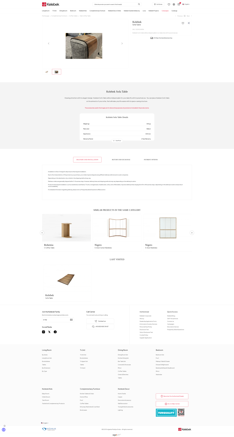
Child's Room (46, 397)
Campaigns (170, 324)
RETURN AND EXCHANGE (121, 159)
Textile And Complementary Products (53, 403)
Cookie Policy (144, 335)
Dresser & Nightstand (162, 364)
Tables (44, 364)
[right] (192, 233)
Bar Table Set (122, 361)
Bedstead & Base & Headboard (165, 368)
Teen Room (45, 400)
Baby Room (45, 393)
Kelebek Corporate (145, 316)
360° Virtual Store (172, 318)
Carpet (120, 397)
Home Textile (122, 393)
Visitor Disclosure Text (146, 332)
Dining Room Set (123, 355)
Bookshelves (46, 361)
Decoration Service (173, 327)
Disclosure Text (144, 329)
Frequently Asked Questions (175, 329)
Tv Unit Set (83, 355)
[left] (42, 233)
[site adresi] (51, 4)
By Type (44, 371)
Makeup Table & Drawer (163, 361)
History (142, 318)
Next (188, 16)
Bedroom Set (160, 355)
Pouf (157, 358)
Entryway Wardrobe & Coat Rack (90, 407)
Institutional (144, 312)
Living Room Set (47, 358)
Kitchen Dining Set (123, 358)
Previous (179, 16)
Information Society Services (148, 324)
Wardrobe (159, 374)
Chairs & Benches (123, 374)
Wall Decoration (123, 403)
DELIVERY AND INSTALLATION (87, 159)
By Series (45, 355)
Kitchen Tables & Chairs (87, 393)
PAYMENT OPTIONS (151, 159)
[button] (179, 4)
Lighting (120, 410)
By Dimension (46, 368)
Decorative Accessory (124, 400)
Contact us (170, 321)
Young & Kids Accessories (125, 407)
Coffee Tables (122, 371)
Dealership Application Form (148, 321)
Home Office (84, 397)
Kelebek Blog (171, 316)
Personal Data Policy (146, 327)
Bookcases (83, 410)
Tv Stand (82, 368)
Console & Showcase (124, 364)
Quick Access (172, 312)
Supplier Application (146, 338)
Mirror (119, 368)
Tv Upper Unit (84, 361)
